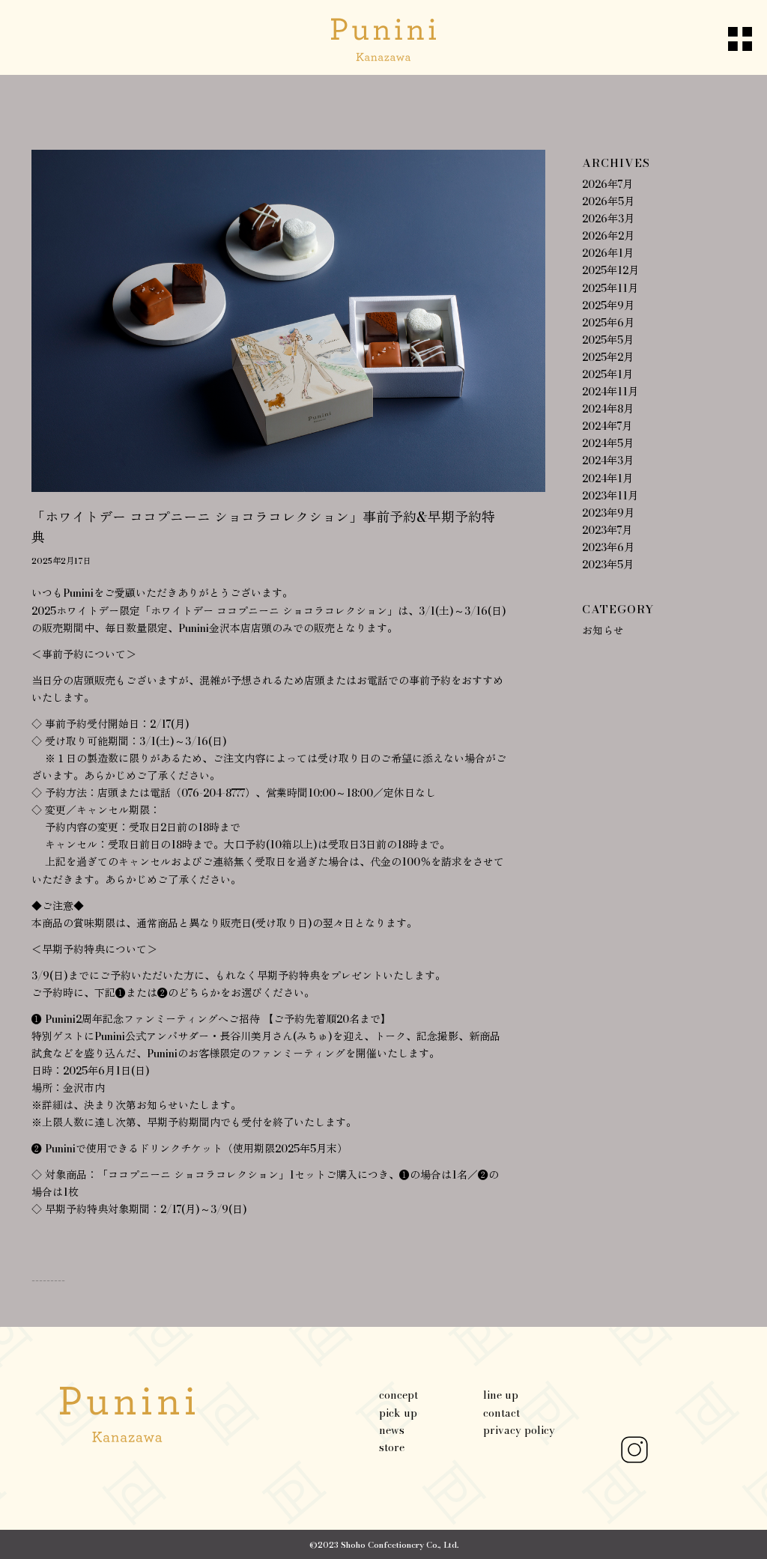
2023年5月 (608, 564)
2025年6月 (608, 322)
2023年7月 (607, 530)
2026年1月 (608, 253)
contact (501, 1413)
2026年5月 (608, 201)
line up (500, 1395)
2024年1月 (607, 478)
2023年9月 (608, 513)
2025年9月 (608, 305)
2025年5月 (608, 340)
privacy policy (519, 1430)
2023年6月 (608, 547)
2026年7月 (607, 184)
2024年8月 (608, 409)
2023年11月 (610, 495)
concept (398, 1395)
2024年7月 (607, 426)
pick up (398, 1413)
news (391, 1430)
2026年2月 (608, 236)
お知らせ (603, 630)
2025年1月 (607, 374)
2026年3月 (608, 218)
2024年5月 (608, 443)
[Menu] (727, 37)
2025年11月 (610, 288)
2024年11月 (610, 391)
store (391, 1447)
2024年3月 (608, 460)
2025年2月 (608, 357)
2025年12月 (610, 270)
